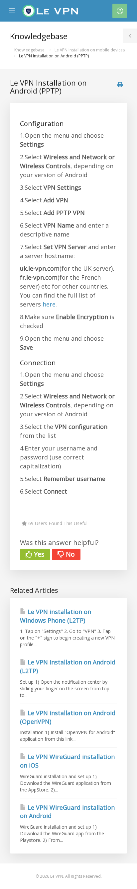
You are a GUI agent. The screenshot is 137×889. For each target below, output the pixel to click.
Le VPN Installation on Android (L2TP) (67, 666)
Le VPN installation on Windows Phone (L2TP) (55, 616)
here (49, 304)
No (69, 554)
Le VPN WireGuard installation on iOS (67, 761)
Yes (38, 554)
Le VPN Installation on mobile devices (90, 50)
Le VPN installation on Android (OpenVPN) (67, 717)
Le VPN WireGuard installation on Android (67, 811)
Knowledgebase (29, 50)
